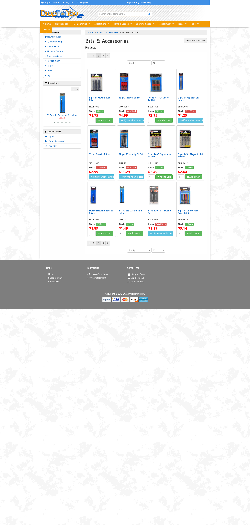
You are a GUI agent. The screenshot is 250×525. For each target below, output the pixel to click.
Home (48, 23)
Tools (193, 23)
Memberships (80, 23)
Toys (45, 29)
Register (83, 2)
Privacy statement (97, 277)
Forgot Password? (56, 141)
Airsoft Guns (100, 23)
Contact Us (53, 281)
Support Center (52, 2)
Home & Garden (121, 23)
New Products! (62, 23)
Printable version (196, 40)
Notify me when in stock (132, 120)
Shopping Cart (55, 277)
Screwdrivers (112, 32)
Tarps (180, 23)
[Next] (107, 55)
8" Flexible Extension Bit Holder (62, 115)
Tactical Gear (164, 23)
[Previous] (89, 55)
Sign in (69, 2)
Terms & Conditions (98, 274)
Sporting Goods (143, 23)
